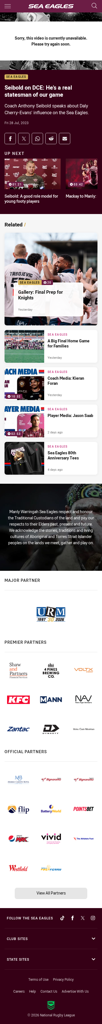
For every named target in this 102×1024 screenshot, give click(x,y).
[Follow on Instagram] (93, 918)
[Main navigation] (8, 6)
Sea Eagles (16, 77)
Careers (19, 991)
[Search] (94, 6)
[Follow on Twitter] (82, 918)
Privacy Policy (63, 979)
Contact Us (49, 991)
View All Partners (51, 893)
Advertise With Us (75, 991)
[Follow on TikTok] (62, 918)
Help (32, 991)
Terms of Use (38, 979)
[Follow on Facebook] (72, 918)
